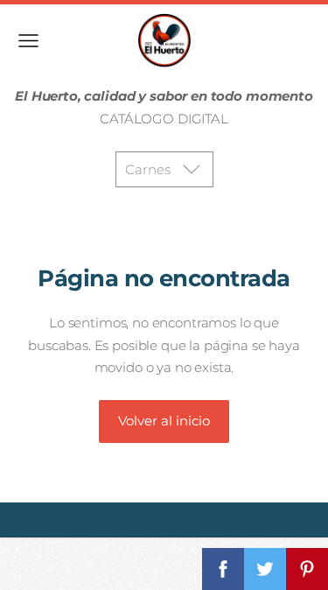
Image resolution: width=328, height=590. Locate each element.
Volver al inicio (164, 420)
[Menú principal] (28, 41)
